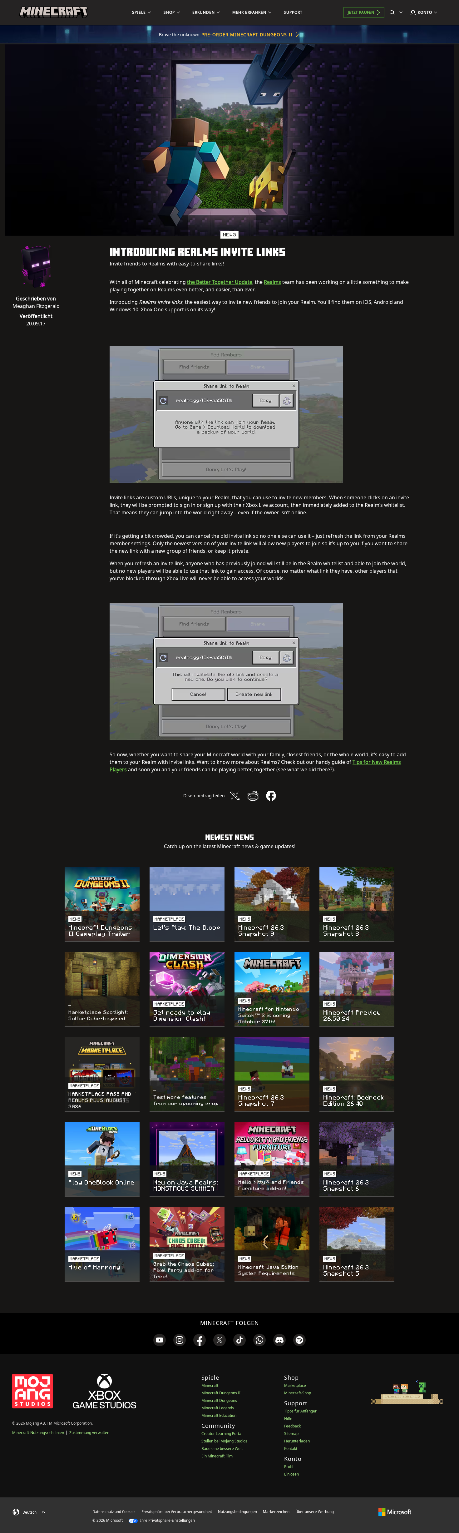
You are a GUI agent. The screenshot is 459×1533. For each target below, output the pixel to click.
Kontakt (290, 1448)
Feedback (292, 1426)
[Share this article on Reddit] (253, 796)
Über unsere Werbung (314, 1511)
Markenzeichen (276, 1511)
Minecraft (209, 1385)
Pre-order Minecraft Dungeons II (247, 34)
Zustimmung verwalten (89, 1433)
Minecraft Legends (217, 1408)
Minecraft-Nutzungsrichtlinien (38, 1433)
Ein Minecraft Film (217, 1456)
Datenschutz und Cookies (114, 1511)
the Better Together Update (219, 282)
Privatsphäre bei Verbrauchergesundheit (176, 1511)
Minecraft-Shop (297, 1393)
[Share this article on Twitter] (235, 796)
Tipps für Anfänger (300, 1411)
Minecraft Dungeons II (220, 1393)
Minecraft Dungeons (219, 1400)
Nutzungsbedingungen (237, 1511)
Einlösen (291, 1474)
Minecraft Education (218, 1415)
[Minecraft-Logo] (53, 12)
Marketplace (295, 1385)
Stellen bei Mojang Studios (224, 1441)
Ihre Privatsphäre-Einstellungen (167, 1520)
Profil (288, 1466)
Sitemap (291, 1433)
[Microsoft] (394, 1511)
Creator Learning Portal (221, 1433)
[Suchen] (397, 12)
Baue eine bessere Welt (222, 1448)
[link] (159, 1340)
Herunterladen (297, 1441)
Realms (272, 282)
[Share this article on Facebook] (271, 796)
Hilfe (288, 1418)
